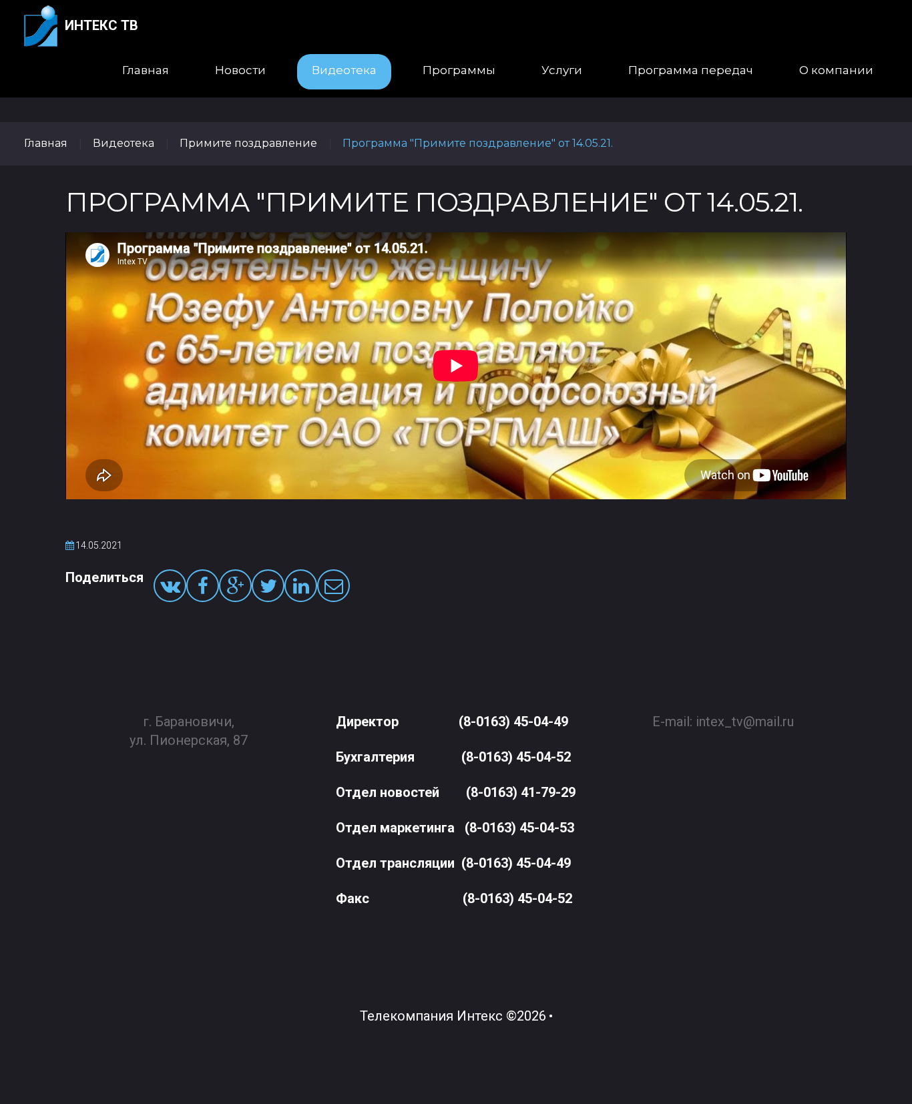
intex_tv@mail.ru (745, 722)
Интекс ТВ (101, 25)
